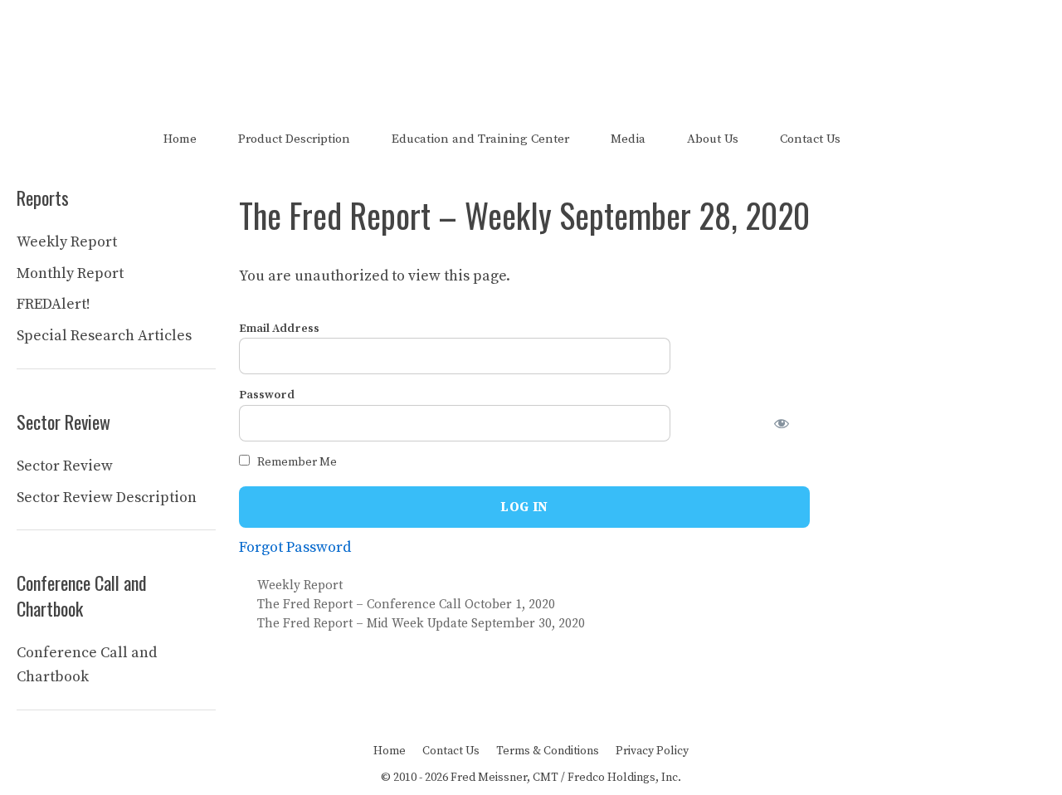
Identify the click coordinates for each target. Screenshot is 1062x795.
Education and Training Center (480, 139)
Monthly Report (70, 273)
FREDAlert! (53, 304)
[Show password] (791, 423)
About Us (712, 139)
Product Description (294, 139)
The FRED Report (531, 48)
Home (180, 139)
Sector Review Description (107, 497)
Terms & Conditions (547, 751)
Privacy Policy (652, 751)
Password (267, 395)
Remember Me (296, 462)
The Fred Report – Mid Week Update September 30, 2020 (421, 624)
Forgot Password (295, 547)
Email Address (279, 328)
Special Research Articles (104, 335)
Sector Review (65, 466)
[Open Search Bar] (889, 139)
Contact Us (810, 139)
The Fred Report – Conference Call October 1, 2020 (406, 604)
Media (628, 139)
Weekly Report (300, 585)
